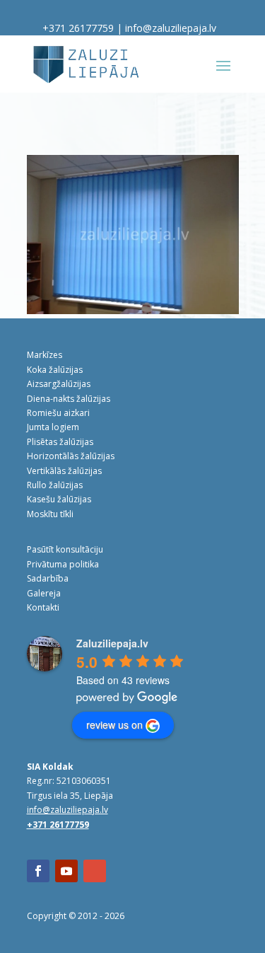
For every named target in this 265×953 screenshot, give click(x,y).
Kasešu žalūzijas (59, 499)
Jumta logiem (53, 427)
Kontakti (43, 607)
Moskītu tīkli (50, 514)
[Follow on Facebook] (38, 871)
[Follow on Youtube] (66, 871)
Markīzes (44, 355)
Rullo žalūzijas (55, 485)
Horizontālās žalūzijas (70, 456)
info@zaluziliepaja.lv (170, 28)
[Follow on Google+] (94, 871)
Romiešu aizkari (58, 413)
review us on (114, 724)
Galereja (44, 593)
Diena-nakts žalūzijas (68, 399)
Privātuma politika (63, 564)
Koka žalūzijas (55, 370)
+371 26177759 (78, 28)
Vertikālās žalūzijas (64, 471)
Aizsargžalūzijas (58, 384)
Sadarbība (48, 578)
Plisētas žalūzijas (60, 442)
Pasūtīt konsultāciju (65, 549)
